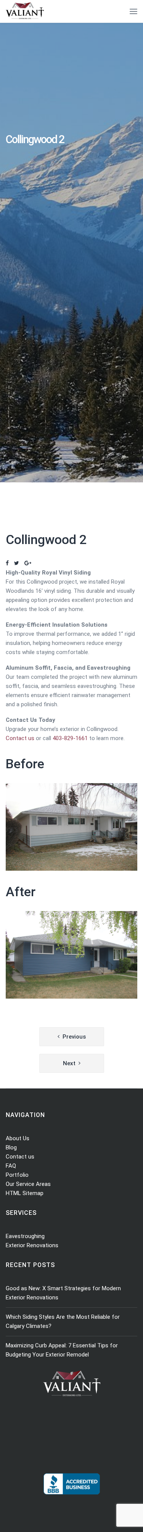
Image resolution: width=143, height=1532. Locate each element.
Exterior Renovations (32, 1245)
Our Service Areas (28, 1184)
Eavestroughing (25, 1236)
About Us (17, 1138)
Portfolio (17, 1174)
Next (69, 1063)
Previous (74, 1036)
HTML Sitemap (24, 1193)
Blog (11, 1147)
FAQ (11, 1165)
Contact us (20, 738)
